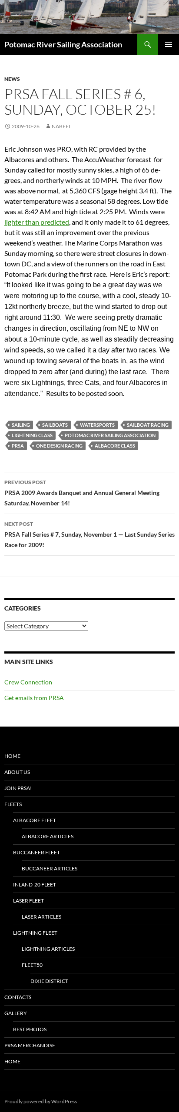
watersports (97, 425)
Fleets (13, 804)
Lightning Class (32, 435)
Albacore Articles (47, 836)
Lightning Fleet (35, 932)
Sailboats (55, 425)
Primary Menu (168, 44)
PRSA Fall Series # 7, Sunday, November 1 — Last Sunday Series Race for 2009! (89, 534)
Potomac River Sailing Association (63, 44)
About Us (17, 772)
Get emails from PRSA (34, 697)
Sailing (21, 425)
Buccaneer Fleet (36, 852)
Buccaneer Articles (49, 868)
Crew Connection (28, 682)
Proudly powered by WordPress (40, 1101)
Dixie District (49, 981)
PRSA (18, 445)
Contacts (17, 997)
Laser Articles (41, 916)
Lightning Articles (48, 949)
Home (12, 756)
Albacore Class (115, 445)
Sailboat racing (148, 425)
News (12, 79)
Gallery (15, 1013)
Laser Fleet (28, 900)
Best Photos (29, 1029)
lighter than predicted (36, 222)
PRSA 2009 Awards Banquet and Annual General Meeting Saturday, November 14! (81, 493)
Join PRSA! (18, 788)
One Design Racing (59, 445)
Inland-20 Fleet (34, 884)
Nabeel (61, 126)
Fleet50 (32, 965)
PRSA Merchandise (29, 1045)
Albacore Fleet (34, 820)
